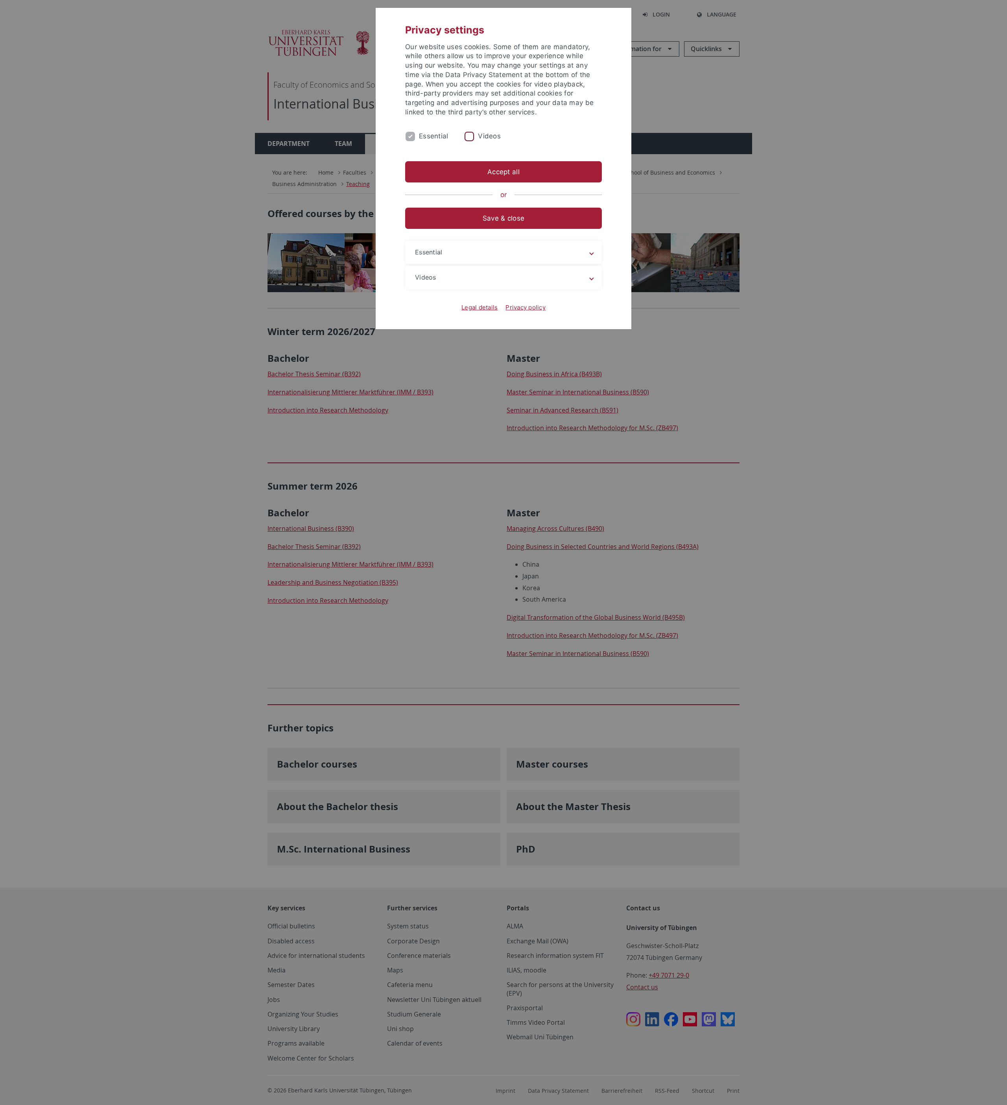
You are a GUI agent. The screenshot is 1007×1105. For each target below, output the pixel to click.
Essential (433, 136)
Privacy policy (525, 307)
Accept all (503, 172)
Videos (489, 136)
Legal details (479, 307)
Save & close (503, 218)
